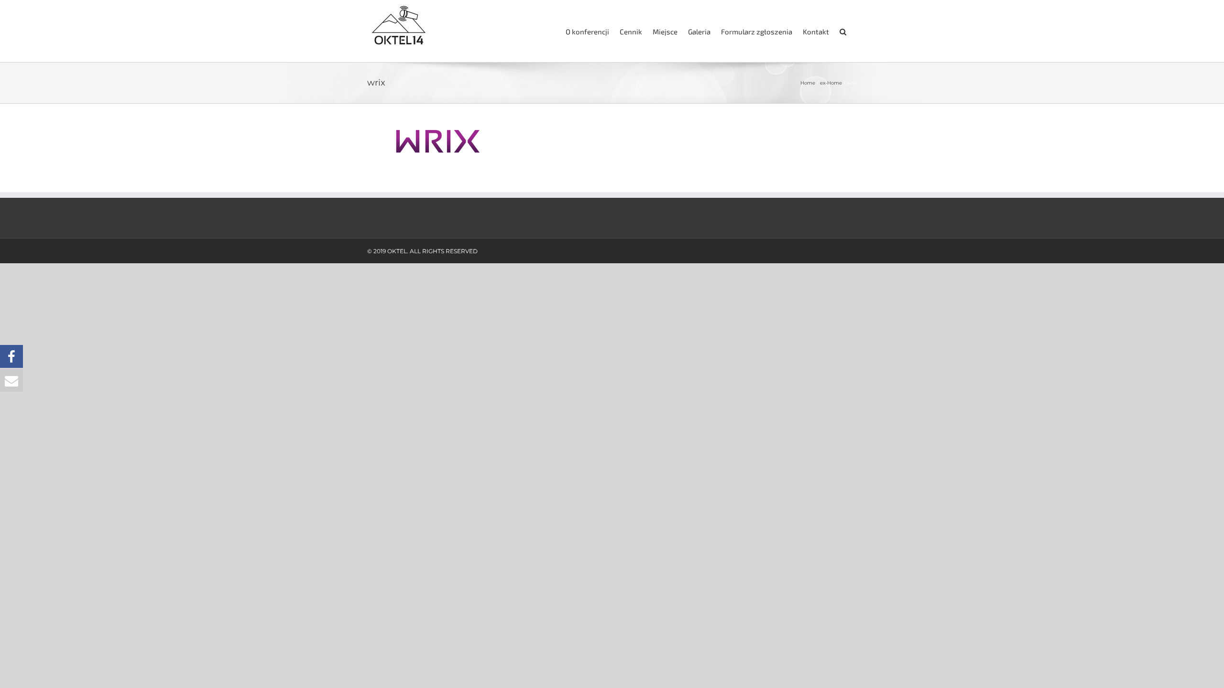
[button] (843, 31)
